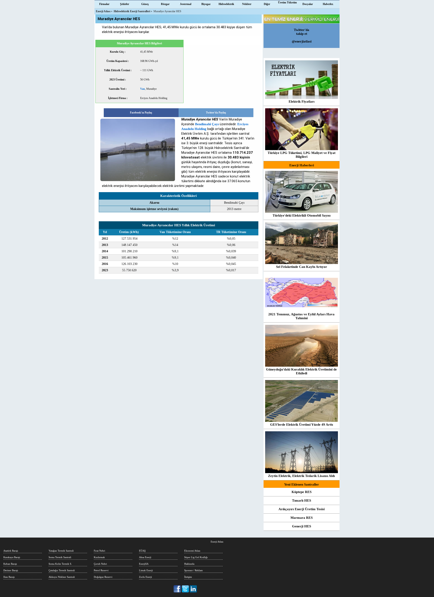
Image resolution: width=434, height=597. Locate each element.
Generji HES (301, 526)
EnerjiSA (144, 563)
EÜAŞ (142, 550)
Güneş (145, 4)
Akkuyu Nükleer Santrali (62, 577)
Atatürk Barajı (10, 550)
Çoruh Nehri (100, 563)
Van (142, 88)
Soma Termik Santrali (60, 557)
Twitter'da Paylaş (216, 112)
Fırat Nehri (99, 550)
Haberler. (328, 4)
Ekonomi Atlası (192, 550)
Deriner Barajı (10, 570)
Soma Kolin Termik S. (60, 563)
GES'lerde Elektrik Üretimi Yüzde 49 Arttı (301, 424)
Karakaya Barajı (11, 557)
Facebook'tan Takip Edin (178, 588)
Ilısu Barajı (9, 577)
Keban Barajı (10, 563)
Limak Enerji (146, 570)
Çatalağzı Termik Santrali (62, 570)
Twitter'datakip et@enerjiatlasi (301, 35)
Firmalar (104, 4)
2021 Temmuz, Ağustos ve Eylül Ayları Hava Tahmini (301, 316)
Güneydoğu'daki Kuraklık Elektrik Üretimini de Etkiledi (301, 371)
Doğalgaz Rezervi (103, 577)
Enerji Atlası (217, 541)
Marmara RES (301, 517)
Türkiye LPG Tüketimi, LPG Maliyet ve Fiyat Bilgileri (301, 154)
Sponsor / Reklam (193, 570)
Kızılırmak (99, 557)
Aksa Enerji (145, 557)
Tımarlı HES (301, 500)
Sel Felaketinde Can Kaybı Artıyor (301, 267)
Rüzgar (165, 4)
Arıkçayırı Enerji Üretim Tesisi (301, 509)
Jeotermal (185, 4)
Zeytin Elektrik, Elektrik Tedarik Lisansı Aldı (301, 476)
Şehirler (124, 4)
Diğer (267, 4)
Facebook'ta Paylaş (141, 112)
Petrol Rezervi (101, 570)
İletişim (188, 577)
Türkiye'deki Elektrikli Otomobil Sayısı (301, 215)
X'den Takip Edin (185, 588)
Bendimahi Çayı (207, 124)
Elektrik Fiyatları (301, 101)
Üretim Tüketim (287, 2)
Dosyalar (307, 4)
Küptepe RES (301, 492)
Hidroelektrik (226, 4)
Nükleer (246, 4)
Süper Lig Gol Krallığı (196, 557)
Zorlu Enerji (145, 577)
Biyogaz (205, 4)
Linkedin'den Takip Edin (193, 588)
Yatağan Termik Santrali (61, 550)
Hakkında (189, 563)
